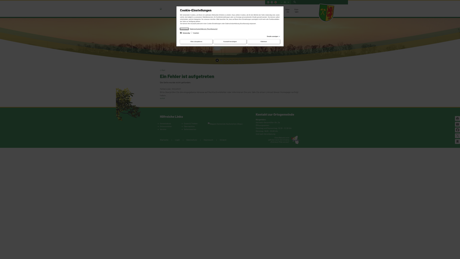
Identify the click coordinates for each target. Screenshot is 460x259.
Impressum (184, 29)
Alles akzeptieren (196, 41)
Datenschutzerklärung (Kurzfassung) (204, 29)
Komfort (196, 33)
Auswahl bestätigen (230, 41)
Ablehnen (263, 41)
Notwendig (186, 33)
